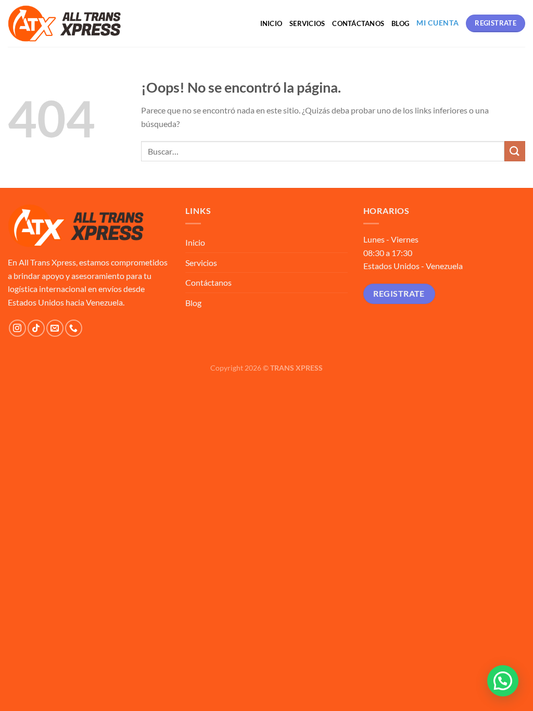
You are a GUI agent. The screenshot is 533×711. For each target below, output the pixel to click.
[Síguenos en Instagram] (17, 328)
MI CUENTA (437, 23)
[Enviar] (514, 151)
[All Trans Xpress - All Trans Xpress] (64, 23)
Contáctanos (358, 23)
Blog (400, 23)
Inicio (271, 23)
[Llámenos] (73, 328)
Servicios (307, 23)
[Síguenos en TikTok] (36, 328)
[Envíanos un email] (55, 328)
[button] (502, 680)
